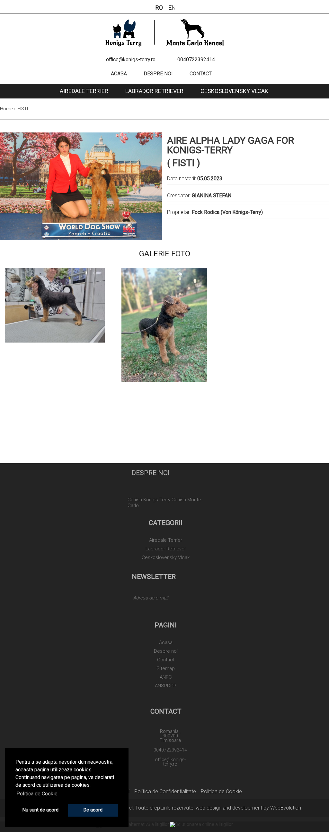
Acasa (119, 74)
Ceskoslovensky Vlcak (234, 91)
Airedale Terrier (84, 91)
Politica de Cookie (221, 791)
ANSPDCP (165, 686)
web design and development (229, 808)
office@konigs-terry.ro (131, 59)
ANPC (166, 677)
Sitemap (165, 668)
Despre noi (158, 74)
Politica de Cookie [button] (37, 794)
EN (172, 8)
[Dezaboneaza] (132, 611)
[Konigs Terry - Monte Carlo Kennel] (165, 32)
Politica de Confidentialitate (165, 791)
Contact (201, 74)
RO (159, 8)
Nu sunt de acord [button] (40, 810)
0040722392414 (196, 59)
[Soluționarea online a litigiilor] (201, 824)
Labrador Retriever (154, 91)
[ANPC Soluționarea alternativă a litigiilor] (132, 824)
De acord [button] (93, 810)
